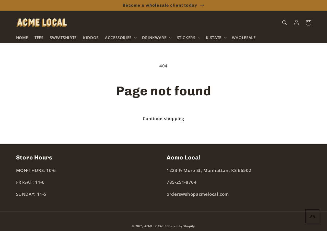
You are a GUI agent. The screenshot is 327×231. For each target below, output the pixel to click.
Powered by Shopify (180, 226)
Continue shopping (163, 118)
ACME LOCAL (154, 226)
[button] (120, 37)
